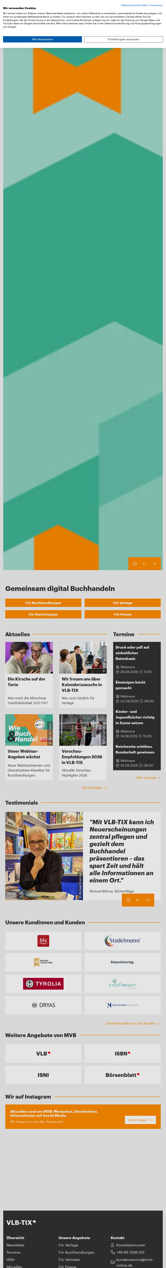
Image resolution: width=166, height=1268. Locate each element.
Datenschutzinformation (134, 5)
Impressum (156, 5)
